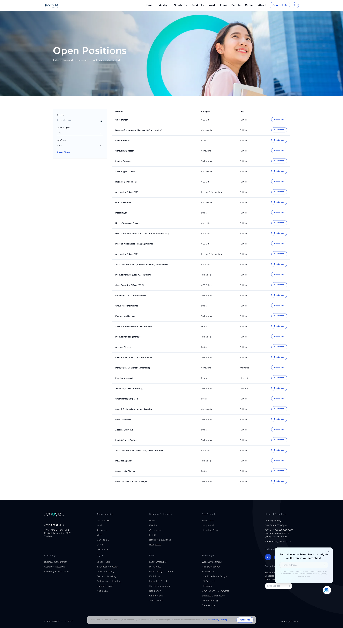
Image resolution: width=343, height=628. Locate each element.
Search (60, 115)
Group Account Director (126, 306)
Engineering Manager (125, 316)
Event (204, 141)
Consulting (206, 151)
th (296, 5)
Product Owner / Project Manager (131, 482)
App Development (211, 567)
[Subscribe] (289, 586)
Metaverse (207, 586)
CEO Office (206, 120)
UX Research (208, 581)
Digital (204, 213)
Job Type (61, 140)
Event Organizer (157, 562)
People (236, 5)
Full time (243, 120)
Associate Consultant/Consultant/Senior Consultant (139, 451)
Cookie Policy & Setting (217, 620)
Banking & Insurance (160, 540)
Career (249, 5)
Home (148, 5)
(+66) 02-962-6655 (283, 530)
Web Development (211, 562)
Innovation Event (158, 581)
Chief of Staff (121, 120)
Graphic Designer (123, 203)
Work (212, 5)
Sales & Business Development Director (133, 409)
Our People (103, 540)
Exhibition (154, 576)
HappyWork (208, 525)
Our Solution (103, 521)
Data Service (208, 605)
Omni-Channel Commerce (215, 591)
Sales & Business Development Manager (133, 327)
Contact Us (279, 5)
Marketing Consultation (56, 572)
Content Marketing (106, 576)
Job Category (63, 128)
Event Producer (122, 141)
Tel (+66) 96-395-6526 (277, 533)
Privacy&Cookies (290, 621)
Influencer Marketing (107, 567)
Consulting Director (124, 151)
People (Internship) (124, 378)
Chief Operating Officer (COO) (129, 285)
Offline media (156, 596)
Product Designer (123, 420)
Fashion (153, 525)
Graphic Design (105, 586)
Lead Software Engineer (126, 440)
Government (155, 530)
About (262, 5)
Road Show (155, 591)
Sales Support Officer (125, 172)
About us (102, 530)
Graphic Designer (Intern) (127, 399)
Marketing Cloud (210, 530)
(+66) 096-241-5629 (276, 537)
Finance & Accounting (211, 192)
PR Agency (155, 567)
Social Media (103, 562)
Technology (206, 161)
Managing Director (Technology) (130, 296)
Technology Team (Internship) (129, 389)
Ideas (223, 5)
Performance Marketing (109, 581)
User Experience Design (214, 576)
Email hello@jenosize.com (278, 542)
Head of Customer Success (127, 223)
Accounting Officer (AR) (126, 254)
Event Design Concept (161, 572)
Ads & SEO (103, 591)
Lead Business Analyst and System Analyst (135, 358)
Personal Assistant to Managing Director (134, 244)
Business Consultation (55, 562)
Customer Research (54, 567)
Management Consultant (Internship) (132, 368)
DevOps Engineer (123, 461)
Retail (152, 521)
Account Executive (124, 430)
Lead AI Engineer (123, 161)
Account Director (123, 347)
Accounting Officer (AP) (126, 192)
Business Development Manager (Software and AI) (138, 130)
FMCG (152, 535)
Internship (244, 368)
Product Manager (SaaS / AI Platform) (133, 275)
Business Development (126, 182)
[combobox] (80, 133)
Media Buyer (121, 213)
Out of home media (159, 586)
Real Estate (155, 545)
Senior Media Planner (125, 471)
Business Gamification (213, 596)
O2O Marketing (210, 601)
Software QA (208, 572)
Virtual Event (156, 601)
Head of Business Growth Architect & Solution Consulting (142, 234)
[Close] (328, 551)
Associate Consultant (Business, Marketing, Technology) (141, 265)
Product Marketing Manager (128, 337)
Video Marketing (105, 572)
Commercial (206, 130)
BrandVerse (208, 521)
